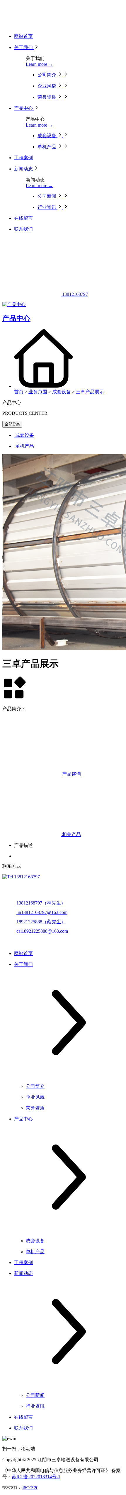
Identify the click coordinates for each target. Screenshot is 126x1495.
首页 (18, 391)
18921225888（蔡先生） (41, 921)
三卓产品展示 (90, 391)
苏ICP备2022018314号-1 (36, 1476)
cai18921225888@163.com (42, 931)
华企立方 (30, 1487)
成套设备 (61, 391)
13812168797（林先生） (41, 902)
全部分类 (12, 424)
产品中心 (16, 318)
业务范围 (37, 391)
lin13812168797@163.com (41, 912)
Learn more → (39, 64)
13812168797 (74, 294)
